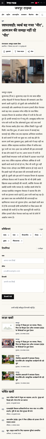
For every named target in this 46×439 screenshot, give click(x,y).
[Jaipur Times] (11, 3)
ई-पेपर (32, 3)
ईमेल (3, 266)
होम (3, 15)
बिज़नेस (31, 15)
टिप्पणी (4, 277)
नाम (3, 256)
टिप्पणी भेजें (8, 297)
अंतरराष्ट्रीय (15, 15)
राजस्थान (24, 15)
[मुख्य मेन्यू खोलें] (2, 3)
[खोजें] (41, 14)
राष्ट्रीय (8, 15)
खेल (37, 15)
